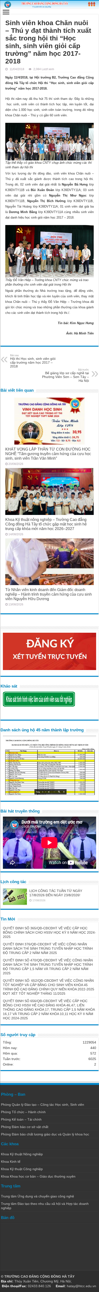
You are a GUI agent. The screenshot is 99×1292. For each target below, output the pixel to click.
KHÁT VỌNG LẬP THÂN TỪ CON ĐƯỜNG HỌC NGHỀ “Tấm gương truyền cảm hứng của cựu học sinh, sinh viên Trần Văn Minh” (48, 453)
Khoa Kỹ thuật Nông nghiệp (22, 1154)
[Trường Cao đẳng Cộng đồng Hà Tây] (49, 4)
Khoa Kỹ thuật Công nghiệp (22, 1169)
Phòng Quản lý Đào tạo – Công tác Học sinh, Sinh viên (42, 1104)
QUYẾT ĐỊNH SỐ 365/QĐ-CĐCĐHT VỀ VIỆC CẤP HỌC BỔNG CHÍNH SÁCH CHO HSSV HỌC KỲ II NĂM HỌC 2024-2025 (49, 932)
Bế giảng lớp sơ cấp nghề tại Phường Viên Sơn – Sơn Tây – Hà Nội (65, 375)
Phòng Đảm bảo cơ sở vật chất (24, 1127)
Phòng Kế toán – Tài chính (21, 1119)
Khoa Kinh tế (10, 1161)
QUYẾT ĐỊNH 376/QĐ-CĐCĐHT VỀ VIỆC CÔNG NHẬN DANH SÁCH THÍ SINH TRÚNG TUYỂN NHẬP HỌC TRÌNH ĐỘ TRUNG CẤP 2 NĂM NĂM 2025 (48, 948)
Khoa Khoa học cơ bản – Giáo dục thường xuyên (38, 1176)
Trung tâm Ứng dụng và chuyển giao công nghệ (37, 1196)
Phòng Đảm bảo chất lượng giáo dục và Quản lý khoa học (45, 1134)
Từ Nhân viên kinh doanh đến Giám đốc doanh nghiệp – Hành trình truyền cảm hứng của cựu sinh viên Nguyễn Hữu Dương (48, 594)
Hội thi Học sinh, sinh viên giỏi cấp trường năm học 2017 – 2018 (33, 361)
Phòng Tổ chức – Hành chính (23, 1112)
